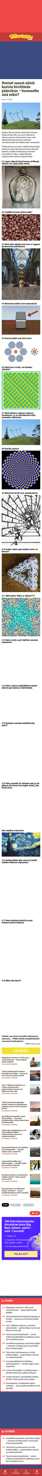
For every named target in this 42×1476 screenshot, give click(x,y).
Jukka (3, 99)
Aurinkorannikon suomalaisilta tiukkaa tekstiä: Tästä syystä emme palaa (15, 1177)
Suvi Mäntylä (6, 1064)
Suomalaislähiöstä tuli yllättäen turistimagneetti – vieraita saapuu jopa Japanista (15, 1149)
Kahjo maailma (15, 1205)
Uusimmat (9, 1301)
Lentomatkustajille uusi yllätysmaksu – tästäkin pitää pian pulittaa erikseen (14, 1163)
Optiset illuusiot (28, 1205)
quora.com (35, 1044)
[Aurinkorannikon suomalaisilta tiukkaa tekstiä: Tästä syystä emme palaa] (35, 1179)
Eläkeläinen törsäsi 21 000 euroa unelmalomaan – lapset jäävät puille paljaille (15, 1060)
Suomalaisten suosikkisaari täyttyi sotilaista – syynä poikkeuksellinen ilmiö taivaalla (15, 1191)
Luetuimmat (10, 1431)
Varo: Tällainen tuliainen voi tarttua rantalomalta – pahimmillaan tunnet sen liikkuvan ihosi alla (13, 1088)
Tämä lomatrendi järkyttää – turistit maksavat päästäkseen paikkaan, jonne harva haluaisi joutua (14, 1105)
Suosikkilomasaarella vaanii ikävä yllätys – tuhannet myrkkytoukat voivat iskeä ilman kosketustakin (15, 1119)
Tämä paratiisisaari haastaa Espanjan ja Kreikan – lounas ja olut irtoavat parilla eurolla (15, 1073)
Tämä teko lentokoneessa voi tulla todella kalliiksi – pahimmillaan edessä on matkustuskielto (14, 1133)
